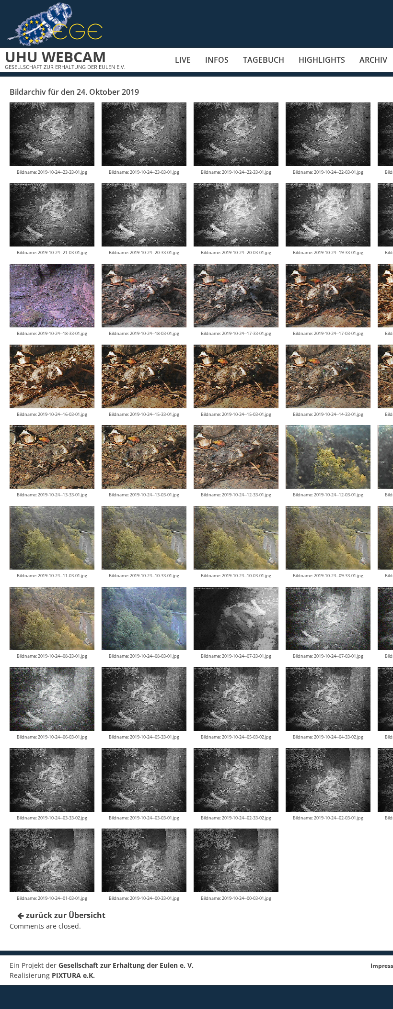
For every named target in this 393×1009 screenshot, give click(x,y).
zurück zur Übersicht (64, 915)
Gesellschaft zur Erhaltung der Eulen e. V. (126, 965)
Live (183, 60)
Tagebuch (263, 60)
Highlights (322, 60)
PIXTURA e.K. (73, 975)
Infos (217, 60)
